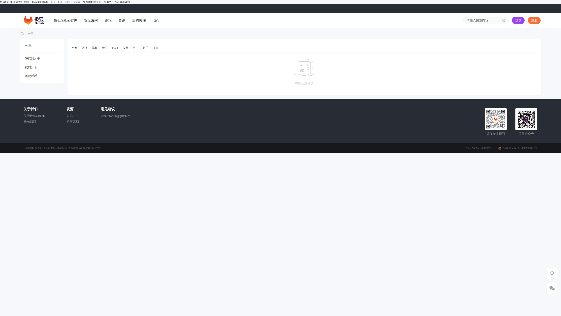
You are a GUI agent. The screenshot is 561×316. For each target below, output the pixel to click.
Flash (115, 47)
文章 (155, 47)
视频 (94, 47)
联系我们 (30, 121)
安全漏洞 (91, 20)
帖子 (145, 47)
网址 (84, 47)
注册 (534, 20)
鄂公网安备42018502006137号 (520, 147)
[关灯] (552, 273)
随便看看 (31, 76)
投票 (125, 47)
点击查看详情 (122, 2)
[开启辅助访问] (537, 8)
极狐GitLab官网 (66, 20)
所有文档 (73, 121)
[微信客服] (552, 288)
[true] (504, 20)
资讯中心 (73, 116)
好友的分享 (32, 58)
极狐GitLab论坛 (22, 34)
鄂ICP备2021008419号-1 (480, 147)
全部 (74, 47)
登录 (518, 20)
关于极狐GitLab (34, 116)
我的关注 (139, 20)
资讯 (121, 20)
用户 (135, 47)
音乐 (104, 47)
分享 (31, 33)
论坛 (108, 20)
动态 (156, 20)
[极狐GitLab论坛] (33, 20)
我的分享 (31, 67)
